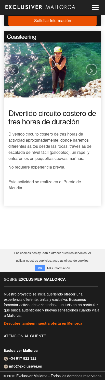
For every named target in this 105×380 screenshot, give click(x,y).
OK (40, 268)
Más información (58, 268)
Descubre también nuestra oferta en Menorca (43, 323)
